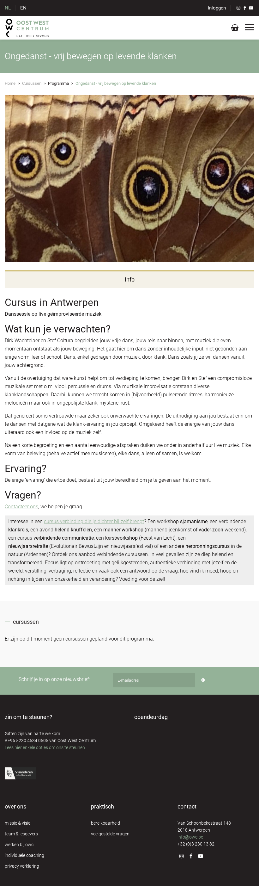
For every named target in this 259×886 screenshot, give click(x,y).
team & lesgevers (21, 833)
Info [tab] (130, 279)
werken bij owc (19, 844)
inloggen (217, 8)
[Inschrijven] (203, 680)
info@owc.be (190, 837)
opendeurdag (151, 717)
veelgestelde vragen (110, 833)
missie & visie (17, 823)
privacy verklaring (22, 866)
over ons (15, 806)
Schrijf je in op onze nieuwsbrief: (54, 679)
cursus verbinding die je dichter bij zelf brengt (94, 521)
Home (10, 83)
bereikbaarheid (105, 823)
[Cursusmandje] (234, 28)
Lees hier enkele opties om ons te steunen (45, 747)
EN (23, 8)
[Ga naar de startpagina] (27, 27)
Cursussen (31, 83)
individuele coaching (24, 855)
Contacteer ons (21, 507)
